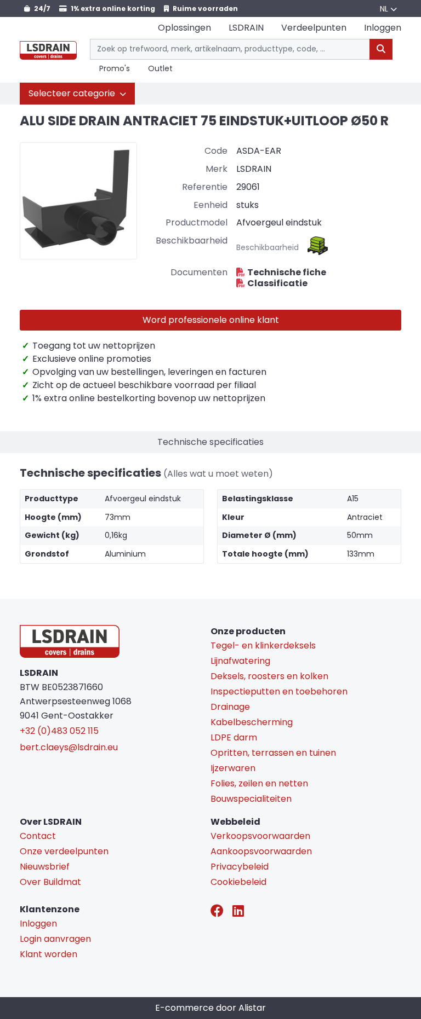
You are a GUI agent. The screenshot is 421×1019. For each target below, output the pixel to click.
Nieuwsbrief (45, 866)
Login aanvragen (55, 939)
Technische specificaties (210, 442)
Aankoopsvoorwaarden (261, 851)
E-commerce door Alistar (210, 1007)
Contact (38, 836)
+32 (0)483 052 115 (59, 731)
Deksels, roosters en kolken (269, 676)
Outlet (160, 69)
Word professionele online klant (211, 320)
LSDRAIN (246, 27)
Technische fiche (286, 272)
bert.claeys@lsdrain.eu (69, 747)
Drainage (230, 706)
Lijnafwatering (240, 661)
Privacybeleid (239, 866)
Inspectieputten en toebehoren (279, 691)
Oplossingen (184, 27)
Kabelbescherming (251, 722)
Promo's (114, 69)
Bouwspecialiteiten (251, 798)
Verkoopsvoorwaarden (260, 836)
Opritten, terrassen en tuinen (273, 752)
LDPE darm (233, 737)
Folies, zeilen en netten (259, 783)
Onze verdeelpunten (64, 851)
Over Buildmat (50, 882)
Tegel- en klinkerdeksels (263, 645)
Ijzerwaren (232, 768)
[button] (77, 94)
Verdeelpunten (313, 27)
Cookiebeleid (238, 882)
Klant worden (48, 954)
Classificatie (277, 283)
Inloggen (38, 923)
